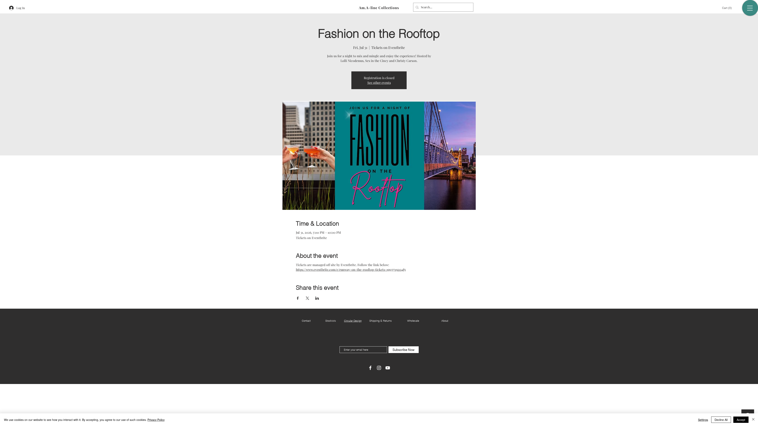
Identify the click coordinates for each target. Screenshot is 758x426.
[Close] (753, 420)
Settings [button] (703, 420)
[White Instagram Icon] (379, 368)
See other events (379, 82)
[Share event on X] (307, 298)
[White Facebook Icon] (370, 368)
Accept (741, 420)
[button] (727, 7)
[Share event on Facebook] (298, 298)
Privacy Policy (156, 420)
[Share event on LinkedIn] (317, 298)
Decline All (721, 420)
